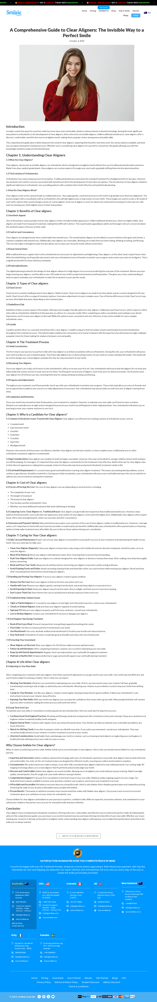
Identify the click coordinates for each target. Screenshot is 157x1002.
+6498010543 (131, 903)
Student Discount (90, 982)
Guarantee (57, 978)
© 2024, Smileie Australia (22, 996)
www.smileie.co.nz (133, 912)
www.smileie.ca (76, 910)
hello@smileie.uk (105, 906)
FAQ (124, 978)
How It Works (74, 978)
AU (149, 12)
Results (88, 978)
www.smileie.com (50, 917)
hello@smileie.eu (22, 957)
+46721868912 (49, 952)
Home (34, 978)
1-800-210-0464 (49, 902)
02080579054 (104, 902)
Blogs (115, 978)
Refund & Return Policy (66, 982)
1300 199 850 (21, 902)
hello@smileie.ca (77, 906)
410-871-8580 (76, 902)
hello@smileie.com (51, 913)
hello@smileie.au (23, 915)
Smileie (48, 749)
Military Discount (111, 982)
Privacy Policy (44, 982)
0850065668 (20, 952)
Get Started (102, 978)
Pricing (44, 978)
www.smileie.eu (21, 961)
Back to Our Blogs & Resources (80, 836)
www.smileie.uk (104, 910)
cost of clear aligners (48, 487)
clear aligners (57, 134)
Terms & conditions (78, 986)
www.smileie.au (22, 919)
